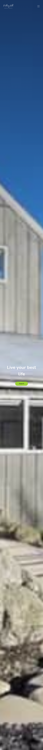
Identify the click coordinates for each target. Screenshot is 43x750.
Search (21, 384)
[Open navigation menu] (38, 6)
